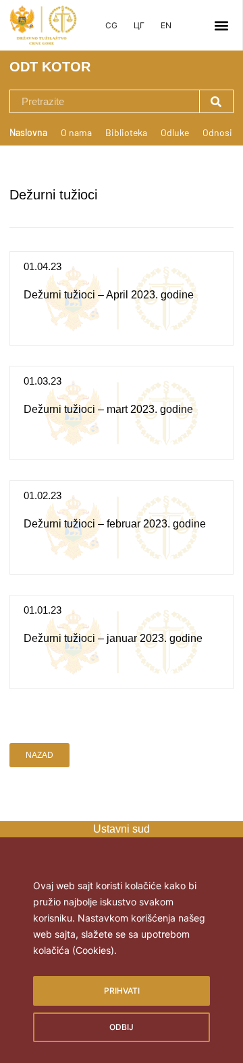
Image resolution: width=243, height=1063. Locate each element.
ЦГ (139, 25)
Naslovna (28, 132)
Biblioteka (126, 132)
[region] (121, 959)
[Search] (216, 101)
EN (166, 25)
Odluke (175, 132)
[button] (222, 25)
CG (111, 25)
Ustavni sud (121, 829)
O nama (76, 132)
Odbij (121, 1027)
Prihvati (122, 991)
